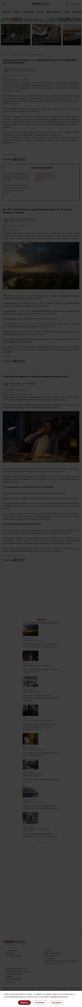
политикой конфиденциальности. (54, 997)
